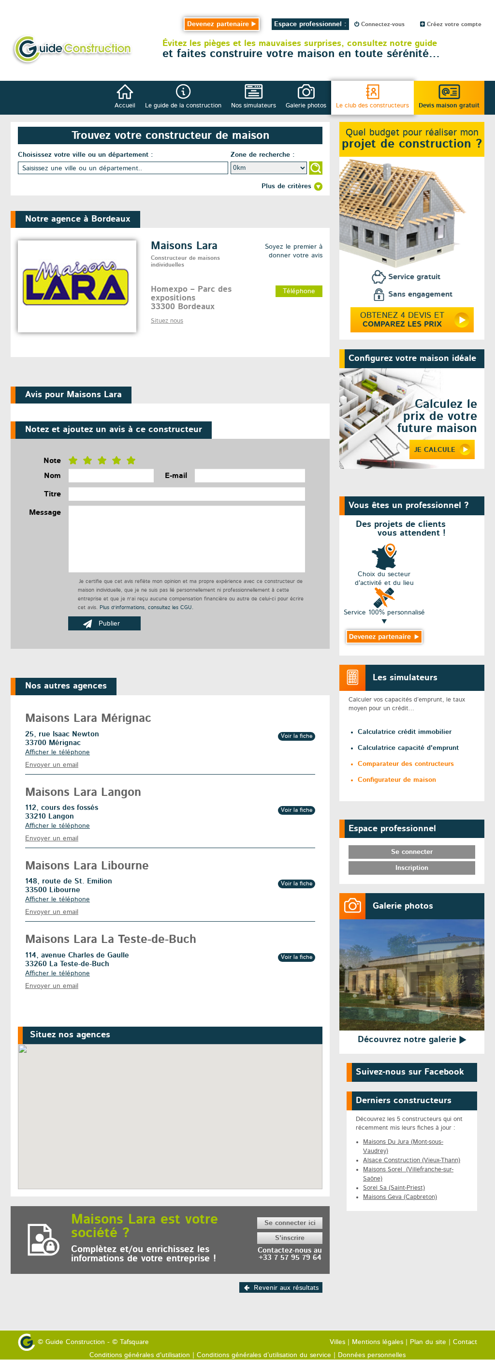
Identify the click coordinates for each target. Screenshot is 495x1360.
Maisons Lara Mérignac (88, 719)
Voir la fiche (296, 736)
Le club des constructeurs (372, 106)
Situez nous (167, 321)
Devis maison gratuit (449, 106)
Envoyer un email (51, 765)
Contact (465, 1342)
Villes (337, 1342)
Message (45, 513)
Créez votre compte (453, 25)
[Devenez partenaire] (384, 637)
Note (52, 461)
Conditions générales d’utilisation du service (264, 1355)
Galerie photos (306, 106)
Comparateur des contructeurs (406, 764)
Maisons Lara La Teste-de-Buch (110, 940)
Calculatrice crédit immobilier (404, 732)
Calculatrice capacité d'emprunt (408, 748)
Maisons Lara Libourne (87, 866)
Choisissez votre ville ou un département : (85, 154)
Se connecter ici (290, 1223)
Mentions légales (377, 1342)
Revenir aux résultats (286, 1288)
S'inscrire (290, 1238)
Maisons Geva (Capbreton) (400, 1197)
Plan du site (428, 1342)
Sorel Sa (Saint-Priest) (394, 1188)
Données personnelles (372, 1355)
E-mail (176, 476)
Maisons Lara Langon (83, 793)
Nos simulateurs (253, 106)
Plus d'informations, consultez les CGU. (146, 608)
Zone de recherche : (263, 154)
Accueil (125, 106)
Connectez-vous (382, 25)
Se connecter (412, 852)
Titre (52, 494)
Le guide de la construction (183, 106)
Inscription (411, 868)
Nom (52, 476)
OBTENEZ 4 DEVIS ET (402, 320)
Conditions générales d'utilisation (139, 1355)
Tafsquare (134, 1342)
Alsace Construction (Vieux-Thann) (411, 1160)
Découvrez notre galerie (408, 1039)
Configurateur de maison (397, 780)
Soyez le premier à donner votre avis (293, 251)
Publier (109, 623)
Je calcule (434, 450)
